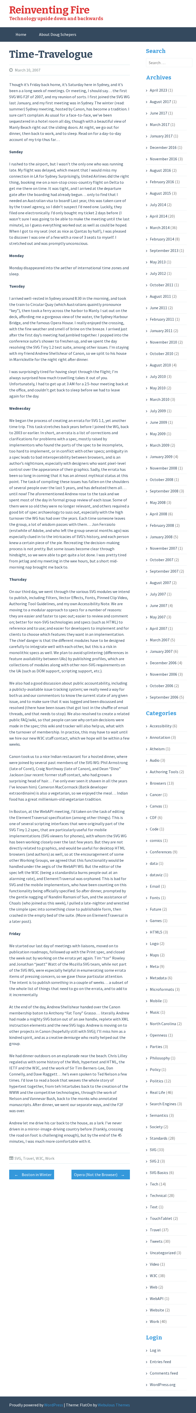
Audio (155, 760)
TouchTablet (161, 1218)
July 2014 (158, 204)
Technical (158, 1195)
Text (154, 1206)
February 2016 (162, 181)
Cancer (156, 794)
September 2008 (164, 490)
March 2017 (159, 124)
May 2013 (158, 261)
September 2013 (164, 250)
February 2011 (162, 319)
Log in (155, 1350)
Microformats (162, 989)
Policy (155, 1069)
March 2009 (159, 445)
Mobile (156, 1000)
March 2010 (159, 399)
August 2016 (160, 170)
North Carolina (163, 1023)
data (154, 863)
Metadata (158, 977)
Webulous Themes (114, 1404)
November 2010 (163, 342)
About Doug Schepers (57, 34)
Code (154, 828)
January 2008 (161, 536)
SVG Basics (159, 1172)
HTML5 (156, 932)
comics (156, 840)
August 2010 (160, 365)
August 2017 (160, 101)
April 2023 (158, 90)
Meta (154, 966)
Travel (28, 1158)
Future (155, 909)
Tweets (156, 1241)
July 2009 (158, 410)
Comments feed (164, 1373)
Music (155, 1012)
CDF (153, 817)
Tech (154, 1183)
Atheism (157, 748)
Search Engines (163, 1103)
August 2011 (160, 296)
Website (157, 1309)
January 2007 (161, 651)
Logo (154, 943)
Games (156, 920)
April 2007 (158, 628)
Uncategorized (163, 1252)
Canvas (156, 806)
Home (21, 34)
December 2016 (163, 147)
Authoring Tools (164, 771)
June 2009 (158, 422)
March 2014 (159, 227)
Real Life (157, 1092)
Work (49, 1158)
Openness (158, 1035)
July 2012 (158, 273)
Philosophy (160, 1058)
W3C (39, 1158)
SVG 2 (154, 1161)
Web (153, 1287)
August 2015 (160, 193)
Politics (156, 1080)
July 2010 (158, 376)
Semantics (159, 1115)
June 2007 (158, 605)
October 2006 (161, 685)
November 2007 (163, 548)
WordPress (53, 1404)
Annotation (160, 737)
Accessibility (161, 725)
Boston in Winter (33, 1174)
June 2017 (158, 113)
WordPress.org (163, 1384)
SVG (18, 1158)
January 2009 (161, 456)
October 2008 (161, 479)
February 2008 (162, 525)
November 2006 (163, 674)
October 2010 (161, 353)
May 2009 (158, 433)
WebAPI (157, 1298)
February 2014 (162, 239)
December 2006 (163, 662)
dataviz (156, 874)
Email (155, 886)
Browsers (158, 783)
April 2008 (158, 513)
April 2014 (158, 216)
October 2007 (161, 559)
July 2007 (158, 594)
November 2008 (163, 468)
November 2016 (163, 158)
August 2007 (160, 582)
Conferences (161, 851)
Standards (158, 1138)
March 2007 (159, 639)
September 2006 (164, 697)
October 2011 (161, 284)
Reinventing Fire (49, 10)
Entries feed (160, 1361)
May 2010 (158, 387)
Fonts (155, 897)
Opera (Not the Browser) (99, 1174)
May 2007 (158, 616)
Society (156, 1126)
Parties (156, 1046)
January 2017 (161, 135)
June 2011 (158, 307)
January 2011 (161, 330)
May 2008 (158, 502)
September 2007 (164, 571)
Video (154, 1264)
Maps (154, 954)
